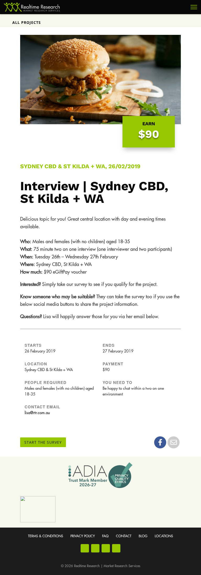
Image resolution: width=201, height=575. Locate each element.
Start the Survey (43, 442)
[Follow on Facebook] (85, 548)
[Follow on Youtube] (106, 548)
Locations (164, 536)
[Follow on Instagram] (95, 548)
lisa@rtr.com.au (37, 413)
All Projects (26, 22)
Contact (123, 536)
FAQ (105, 536)
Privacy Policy (82, 536)
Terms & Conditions (45, 536)
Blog (143, 536)
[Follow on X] (116, 548)
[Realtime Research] (32, 7)
